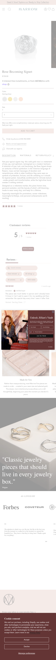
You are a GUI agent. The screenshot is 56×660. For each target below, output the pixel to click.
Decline (27, 647)
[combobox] (31, 332)
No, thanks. (50, 346)
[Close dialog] (53, 312)
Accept (26, 640)
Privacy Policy (35, 633)
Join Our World (41, 336)
